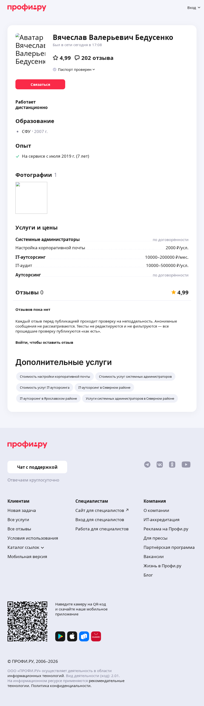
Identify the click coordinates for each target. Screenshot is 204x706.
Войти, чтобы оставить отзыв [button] (44, 342)
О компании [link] (156, 510)
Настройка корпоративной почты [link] (50, 247)
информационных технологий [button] (35, 675)
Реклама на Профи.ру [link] (166, 529)
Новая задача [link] (21, 510)
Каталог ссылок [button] (23, 547)
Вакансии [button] (154, 556)
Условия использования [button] (32, 538)
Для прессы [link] (155, 538)
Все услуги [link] (18, 519)
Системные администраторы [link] (47, 239)
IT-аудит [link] (23, 265)
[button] (74, 69)
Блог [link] (148, 575)
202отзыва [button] (97, 57)
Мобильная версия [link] (27, 556)
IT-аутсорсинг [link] (30, 257)
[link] (40, 84)
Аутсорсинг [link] (28, 275)
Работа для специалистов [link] (102, 529)
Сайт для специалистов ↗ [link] (102, 510)
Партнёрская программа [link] (169, 547)
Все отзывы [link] (19, 529)
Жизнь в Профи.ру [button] (162, 566)
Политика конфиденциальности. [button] (61, 685)
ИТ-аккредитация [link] (162, 519)
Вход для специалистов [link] (99, 519)
